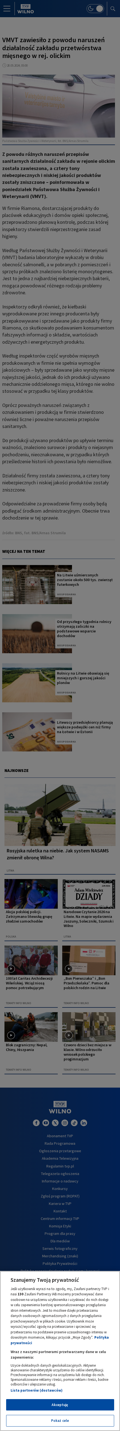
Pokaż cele (60, 1420)
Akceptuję (60, 1404)
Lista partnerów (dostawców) (37, 1390)
